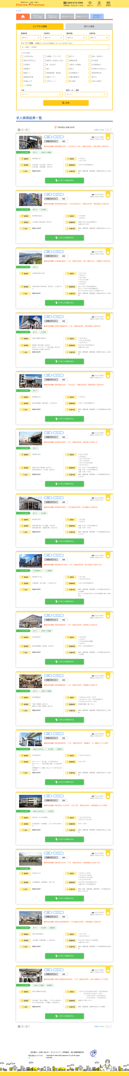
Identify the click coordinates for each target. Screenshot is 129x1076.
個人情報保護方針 (77, 1052)
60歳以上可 (28, 81)
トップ (18, 11)
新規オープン (51, 77)
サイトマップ (55, 1052)
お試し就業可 (96, 81)
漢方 (48, 69)
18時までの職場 (75, 64)
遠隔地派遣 (73, 60)
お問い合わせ (44, 1052)
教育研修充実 (96, 73)
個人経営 (72, 81)
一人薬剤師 (28, 85)
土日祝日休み (28, 56)
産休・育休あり (97, 56)
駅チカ (71, 56)
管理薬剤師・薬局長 (53, 73)
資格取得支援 (28, 77)
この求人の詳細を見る (65, 180)
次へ (27, 129)
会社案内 (33, 1052)
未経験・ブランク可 (53, 56)
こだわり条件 (25, 53)
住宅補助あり (74, 73)
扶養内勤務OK (74, 77)
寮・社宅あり (51, 64)
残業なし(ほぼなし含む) (54, 60)
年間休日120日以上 (99, 69)
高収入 (71, 69)
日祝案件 (27, 64)
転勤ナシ (27, 73)
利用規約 (65, 1052)
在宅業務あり (96, 64)
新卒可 (94, 77)
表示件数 (101, 129)
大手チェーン (51, 81)
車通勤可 (27, 69)
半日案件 (95, 60)
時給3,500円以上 (30, 60)
